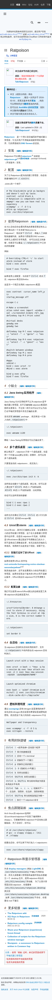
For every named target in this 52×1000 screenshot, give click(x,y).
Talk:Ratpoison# (22, 130)
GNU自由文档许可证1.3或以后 (38, 982)
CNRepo (19, 34)
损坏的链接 (25, 158)
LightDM (36, 868)
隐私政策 (4, 989)
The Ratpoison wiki (17, 913)
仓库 (43, 4)
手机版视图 (44, 989)
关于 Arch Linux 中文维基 (19, 989)
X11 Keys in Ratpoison (19, 916)
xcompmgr (14, 709)
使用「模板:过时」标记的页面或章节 (28, 952)
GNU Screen (27, 143)
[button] (5, 14)
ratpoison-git (10, 159)
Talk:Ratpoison (22, 82)
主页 (12, 4)
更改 (34, 100)
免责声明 (34, 989)
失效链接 (35, 916)
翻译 (26, 104)
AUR (36, 4)
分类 (7, 952)
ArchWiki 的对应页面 (28, 107)
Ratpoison (15, 97)
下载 (49, 4)
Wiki (24, 4)
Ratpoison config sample (20, 923)
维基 (18, 4)
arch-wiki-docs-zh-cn (8, 34)
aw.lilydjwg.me (25, 39)
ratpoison (27, 156)
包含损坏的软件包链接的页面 (19, 959)
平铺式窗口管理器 (14, 955)
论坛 (30, 4)
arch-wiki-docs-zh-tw (35, 34)
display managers (17, 868)
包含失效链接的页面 (15, 962)
